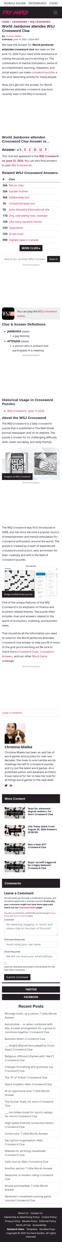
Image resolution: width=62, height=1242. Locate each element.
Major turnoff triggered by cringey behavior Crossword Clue (42, 865)
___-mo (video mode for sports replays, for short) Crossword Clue (29, 1114)
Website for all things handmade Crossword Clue (25, 1153)
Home (5, 21)
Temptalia (31, 1229)
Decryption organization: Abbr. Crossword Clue (24, 1142)
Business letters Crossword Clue (25, 1039)
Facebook (31, 997)
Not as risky (16, 185)
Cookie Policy (49, 1217)
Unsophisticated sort (22, 203)
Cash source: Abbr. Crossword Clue (26, 1161)
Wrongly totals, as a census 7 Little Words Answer (31, 1015)
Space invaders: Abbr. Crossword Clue (28, 1084)
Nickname (14, 939)
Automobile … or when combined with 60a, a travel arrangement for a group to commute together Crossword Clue (30, 1028)
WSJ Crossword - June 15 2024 (25, 411)
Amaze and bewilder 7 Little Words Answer (26, 1187)
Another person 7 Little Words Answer (29, 1168)
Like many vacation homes (25, 222)
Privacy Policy (12, 1221)
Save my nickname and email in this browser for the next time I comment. (29, 968)
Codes (53, 3)
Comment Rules (27, 907)
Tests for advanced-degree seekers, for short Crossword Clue (40, 811)
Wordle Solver (15, 3)
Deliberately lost (19, 197)
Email (12, 951)
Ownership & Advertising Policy (22, 1217)
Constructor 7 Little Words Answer (26, 1133)
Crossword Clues (28, 651)
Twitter (31, 989)
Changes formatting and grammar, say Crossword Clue (29, 1069)
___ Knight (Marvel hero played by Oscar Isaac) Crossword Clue (30, 1047)
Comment (9, 919)
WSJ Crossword (40, 21)
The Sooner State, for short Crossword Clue (29, 1103)
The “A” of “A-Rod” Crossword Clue (26, 1077)
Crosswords (37, 3)
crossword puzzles (43, 72)
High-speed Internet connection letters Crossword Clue (29, 1125)
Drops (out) (16, 234)
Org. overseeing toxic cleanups (28, 215)
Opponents (16, 228)
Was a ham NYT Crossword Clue (37, 846)
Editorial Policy (47, 1221)
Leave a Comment (12, 712)
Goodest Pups (47, 1229)
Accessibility (39, 1225)
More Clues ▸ (31, 248)
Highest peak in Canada (24, 240)
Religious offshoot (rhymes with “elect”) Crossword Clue (29, 1058)
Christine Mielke (13, 36)
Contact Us (36, 1213)
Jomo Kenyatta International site (29, 209)
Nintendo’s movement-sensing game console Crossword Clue (28, 1198)
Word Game (39, 656)
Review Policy (29, 1221)
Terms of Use (23, 1225)
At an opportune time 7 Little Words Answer (27, 1093)
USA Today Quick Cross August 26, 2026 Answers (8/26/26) (42, 829)
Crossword (19, 21)
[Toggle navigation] (55, 12)
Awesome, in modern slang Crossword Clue (29, 1177)
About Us (23, 1213)
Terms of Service (21, 916)
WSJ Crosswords (21, 165)
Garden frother (18, 191)
